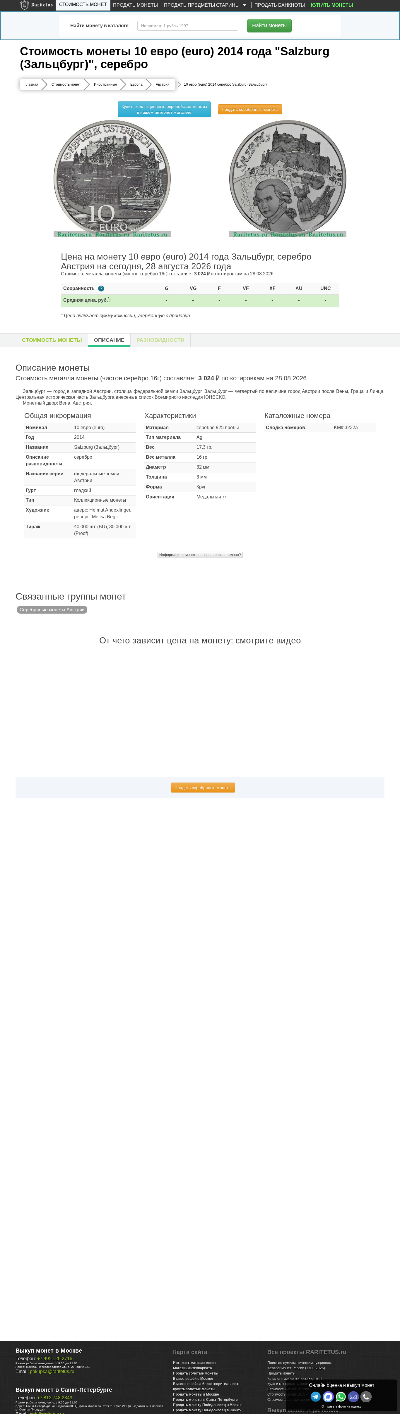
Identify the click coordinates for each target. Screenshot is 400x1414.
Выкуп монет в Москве (49, 1350)
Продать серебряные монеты (250, 109)
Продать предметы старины (202, 5)
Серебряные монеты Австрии (52, 609)
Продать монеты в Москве (196, 1394)
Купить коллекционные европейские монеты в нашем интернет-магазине (164, 109)
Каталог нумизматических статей (295, 1379)
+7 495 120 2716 (54, 1358)
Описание (109, 340)
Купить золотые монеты (194, 1389)
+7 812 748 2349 (54, 1397)
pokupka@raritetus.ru (52, 1371)
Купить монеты (332, 5)
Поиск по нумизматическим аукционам (299, 1363)
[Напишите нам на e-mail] (353, 1396)
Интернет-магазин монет (194, 1363)
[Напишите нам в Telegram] (315, 1396)
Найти (269, 25)
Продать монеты (135, 5)
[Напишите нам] (328, 1396)
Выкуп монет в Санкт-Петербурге (64, 1390)
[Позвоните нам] (366, 1396)
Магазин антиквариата (192, 1368)
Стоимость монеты (52, 340)
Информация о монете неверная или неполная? (200, 555)
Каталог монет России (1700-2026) (296, 1368)
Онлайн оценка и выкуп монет (341, 1385)
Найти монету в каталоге (99, 25)
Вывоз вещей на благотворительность (206, 1384)
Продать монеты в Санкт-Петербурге (205, 1400)
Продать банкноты (279, 5)
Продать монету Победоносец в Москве (207, 1405)
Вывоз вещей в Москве (193, 1379)
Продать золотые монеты (195, 1373)
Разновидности (160, 340)
